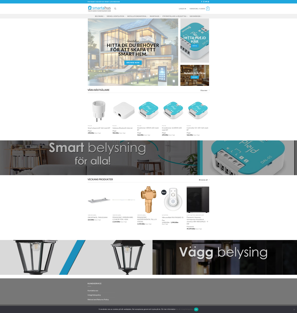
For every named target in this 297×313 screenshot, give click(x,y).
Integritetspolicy (94, 295)
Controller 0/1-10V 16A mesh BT (197, 129)
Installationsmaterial (137, 16)
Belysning (99, 16)
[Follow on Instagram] (204, 2)
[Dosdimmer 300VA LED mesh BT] (148, 110)
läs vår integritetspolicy (184, 309)
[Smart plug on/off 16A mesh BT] (99, 110)
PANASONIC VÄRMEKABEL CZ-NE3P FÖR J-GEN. (123, 218)
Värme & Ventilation (115, 16)
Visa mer (204, 90)
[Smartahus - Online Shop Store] (99, 8)
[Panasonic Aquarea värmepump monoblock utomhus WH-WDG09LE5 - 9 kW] (198, 199)
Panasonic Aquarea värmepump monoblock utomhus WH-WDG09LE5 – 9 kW (197, 220)
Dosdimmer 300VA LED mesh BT (148, 129)
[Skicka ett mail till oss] (208, 2)
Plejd (114, 131)
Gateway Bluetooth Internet (122, 128)
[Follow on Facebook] (201, 2)
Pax (163, 220)
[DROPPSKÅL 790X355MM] (99, 199)
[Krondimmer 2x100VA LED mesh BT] (173, 110)
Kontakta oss (93, 290)
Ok (196, 309)
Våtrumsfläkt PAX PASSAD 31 (172, 217)
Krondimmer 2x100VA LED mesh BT (172, 129)
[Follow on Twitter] (206, 2)
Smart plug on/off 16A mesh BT (99, 128)
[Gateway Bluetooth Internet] (124, 110)
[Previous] (92, 52)
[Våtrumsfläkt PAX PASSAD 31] (173, 199)
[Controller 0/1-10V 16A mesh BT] (198, 110)
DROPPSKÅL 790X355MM (97, 217)
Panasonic (190, 227)
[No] (294, 310)
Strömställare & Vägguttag (174, 16)
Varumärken (195, 16)
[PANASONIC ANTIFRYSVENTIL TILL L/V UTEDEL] (148, 199)
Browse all (203, 180)
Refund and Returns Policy (98, 299)
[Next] (173, 52)
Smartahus (154, 16)
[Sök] (115, 8)
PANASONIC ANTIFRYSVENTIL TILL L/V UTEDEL (147, 219)
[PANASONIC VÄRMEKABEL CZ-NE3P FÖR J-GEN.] (124, 199)
